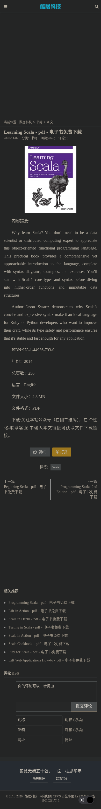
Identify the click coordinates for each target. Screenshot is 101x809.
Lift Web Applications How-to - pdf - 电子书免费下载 (49, 660)
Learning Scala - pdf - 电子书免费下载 (43, 132)
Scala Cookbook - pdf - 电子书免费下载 (39, 644)
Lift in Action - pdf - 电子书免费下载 (37, 611)
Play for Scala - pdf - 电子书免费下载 (37, 652)
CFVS (57, 796)
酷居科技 (50, 6)
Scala (55, 467)
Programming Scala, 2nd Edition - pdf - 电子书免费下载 (76, 492)
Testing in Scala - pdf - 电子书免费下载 (39, 627)
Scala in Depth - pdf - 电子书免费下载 (38, 619)
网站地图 (46, 796)
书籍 (39, 122)
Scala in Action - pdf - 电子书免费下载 (38, 636)
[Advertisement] (50, 68)
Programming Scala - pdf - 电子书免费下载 (42, 603)
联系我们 (62, 779)
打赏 (63, 452)
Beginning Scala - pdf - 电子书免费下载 (25, 489)
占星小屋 (68, 796)
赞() (43, 452)
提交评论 (84, 706)
